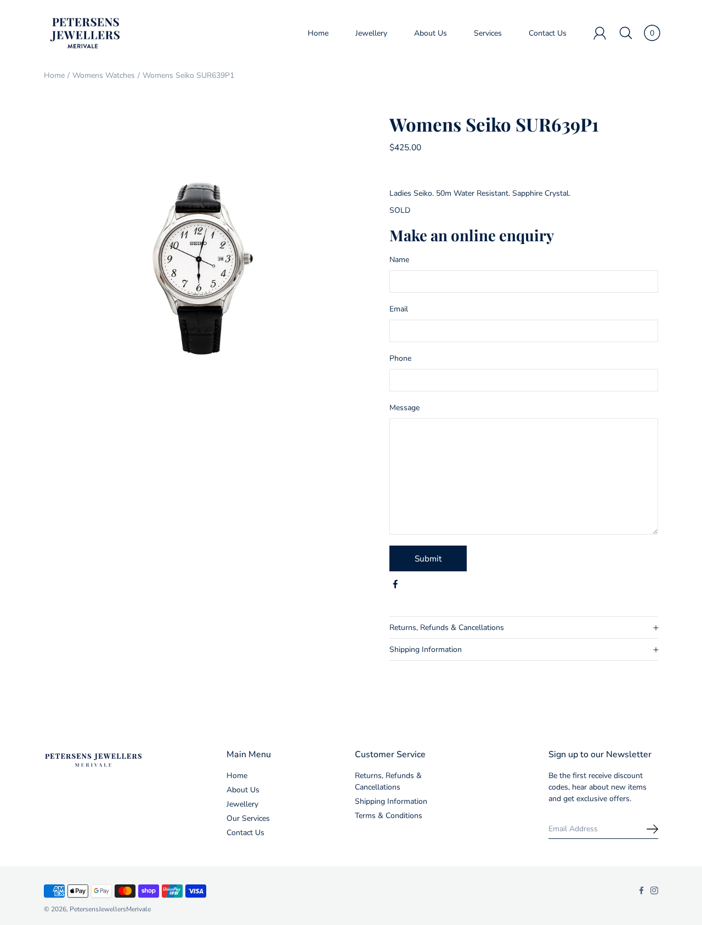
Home (318, 33)
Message (404, 407)
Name (399, 259)
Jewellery (371, 33)
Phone (400, 358)
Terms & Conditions (388, 815)
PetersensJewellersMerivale (110, 909)
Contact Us (548, 33)
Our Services (248, 818)
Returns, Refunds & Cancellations (446, 627)
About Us (430, 33)
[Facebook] (395, 584)
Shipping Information (425, 649)
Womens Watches (103, 75)
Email (398, 309)
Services (488, 33)
